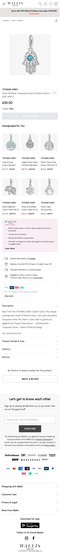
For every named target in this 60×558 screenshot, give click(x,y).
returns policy (38, 273)
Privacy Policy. (33, 443)
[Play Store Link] (29, 523)
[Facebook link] (32, 536)
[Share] (54, 20)
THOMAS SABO (10, 86)
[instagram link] (25, 536)
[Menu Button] (4, 4)
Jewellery (5, 20)
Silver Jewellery (17, 20)
